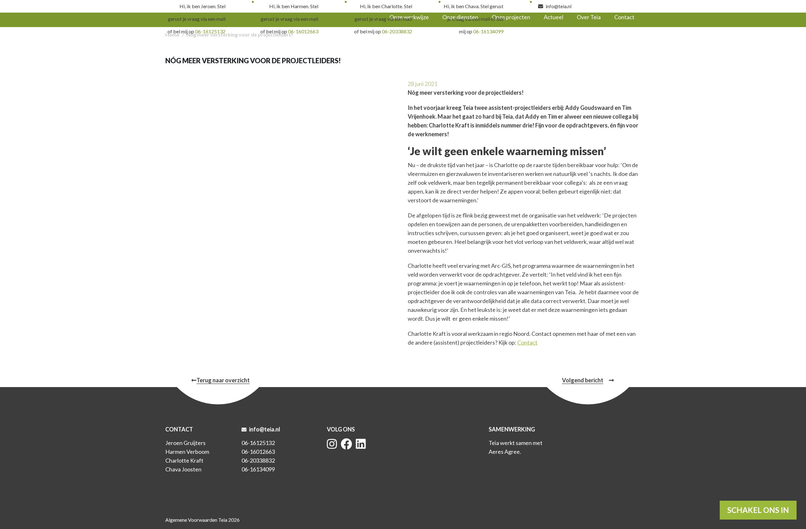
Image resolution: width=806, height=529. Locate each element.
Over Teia (589, 17)
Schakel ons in (758, 510)
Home (172, 34)
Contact (527, 342)
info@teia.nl (558, 6)
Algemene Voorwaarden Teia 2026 (202, 520)
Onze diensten (460, 17)
